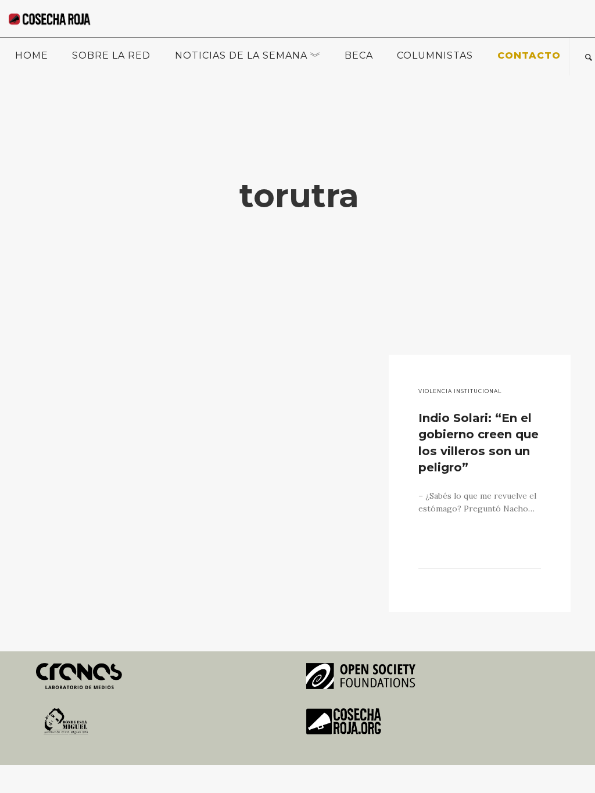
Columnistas (435, 55)
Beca (359, 55)
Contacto (529, 55)
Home (31, 55)
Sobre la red (111, 55)
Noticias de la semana (241, 55)
